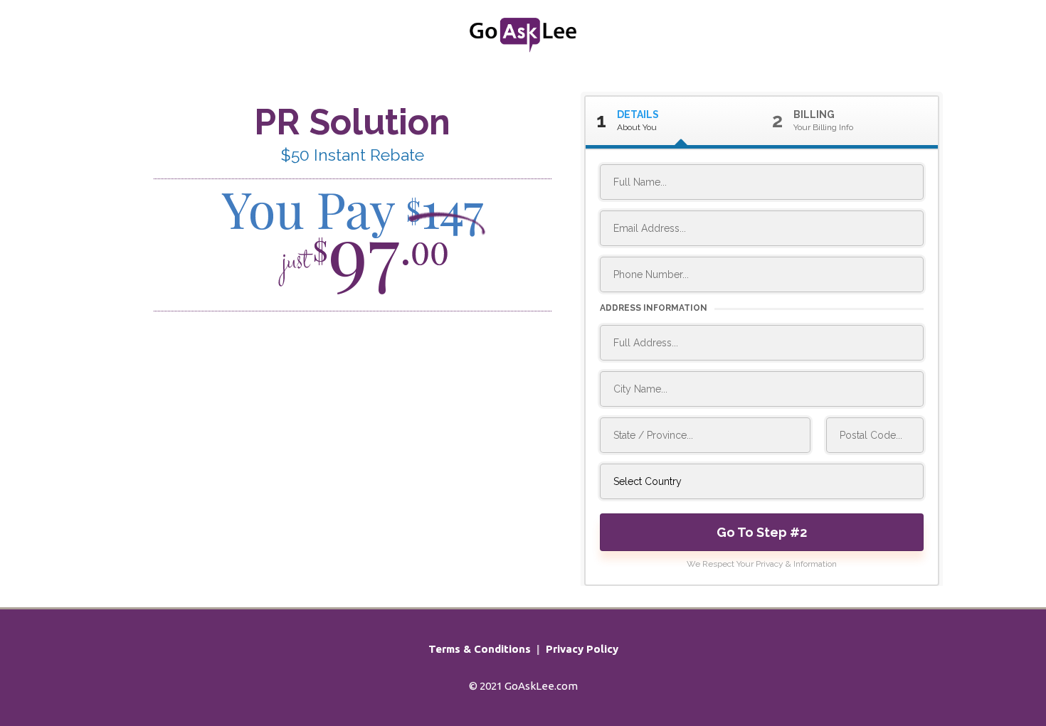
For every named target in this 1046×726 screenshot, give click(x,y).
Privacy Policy (582, 649)
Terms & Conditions (479, 649)
